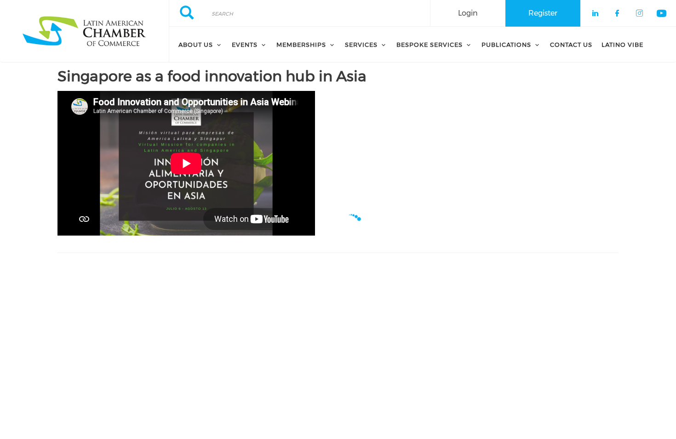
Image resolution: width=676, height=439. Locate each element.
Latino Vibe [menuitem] (622, 44)
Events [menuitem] (245, 44)
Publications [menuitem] (506, 44)
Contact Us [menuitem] (571, 44)
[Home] (84, 31)
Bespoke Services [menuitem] (429, 44)
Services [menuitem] (361, 44)
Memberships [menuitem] (301, 44)
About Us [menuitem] (195, 44)
